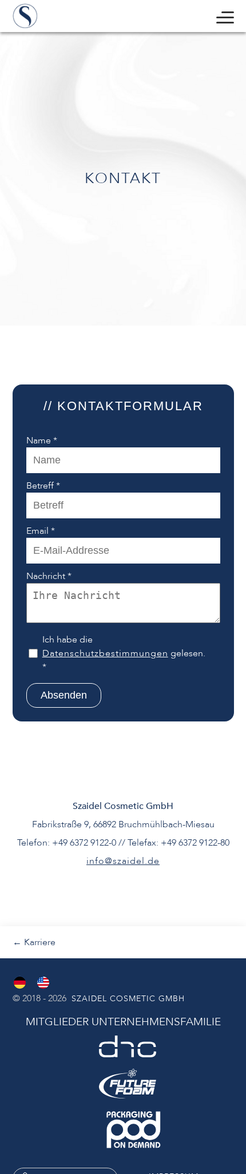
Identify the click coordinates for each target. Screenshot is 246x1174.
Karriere (34, 942)
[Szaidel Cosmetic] (25, 16)
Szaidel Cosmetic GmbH (127, 998)
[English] (43, 982)
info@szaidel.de (123, 861)
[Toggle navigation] (225, 16)
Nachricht (49, 576)
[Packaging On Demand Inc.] (133, 1129)
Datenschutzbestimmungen (105, 653)
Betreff (43, 485)
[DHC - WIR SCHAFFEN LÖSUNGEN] (127, 1046)
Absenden (64, 695)
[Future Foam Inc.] (127, 1083)
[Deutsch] (20, 982)
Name (41, 440)
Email (40, 531)
